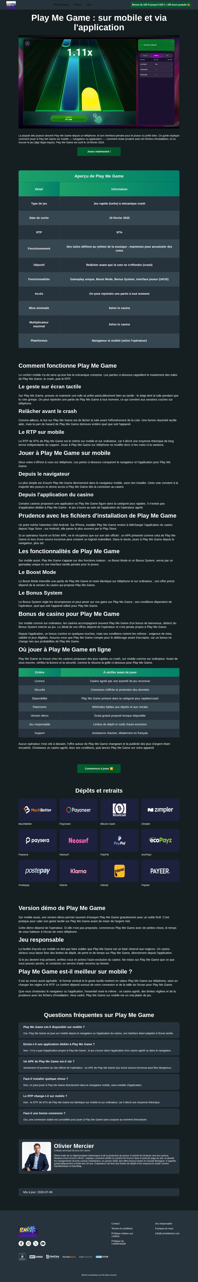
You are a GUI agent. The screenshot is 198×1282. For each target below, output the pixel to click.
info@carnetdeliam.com (167, 1233)
